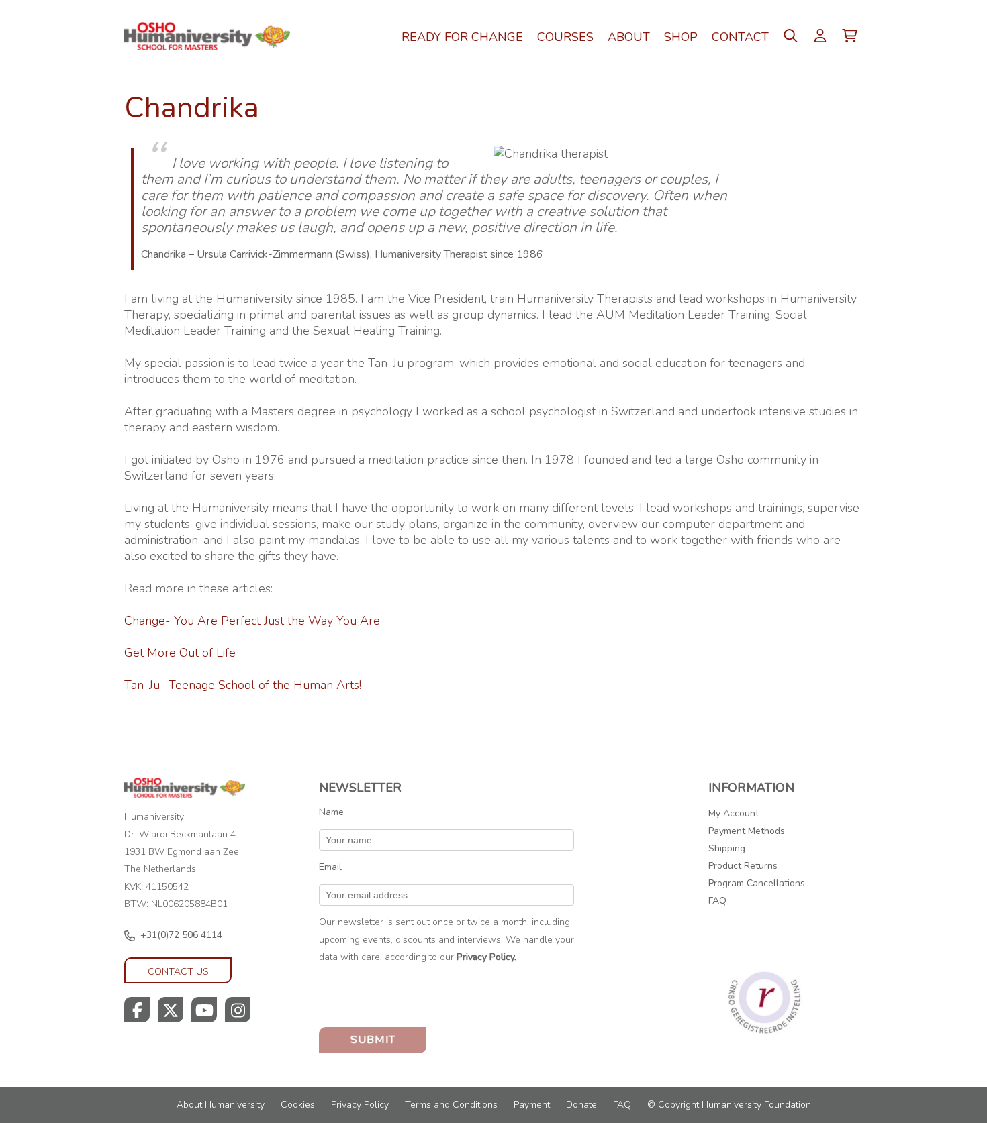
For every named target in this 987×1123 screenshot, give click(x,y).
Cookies (298, 1104)
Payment (532, 1104)
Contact (740, 37)
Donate (581, 1104)
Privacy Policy (360, 1104)
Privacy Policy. (486, 957)
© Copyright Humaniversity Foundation (729, 1104)
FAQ (717, 900)
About (629, 37)
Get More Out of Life (180, 653)
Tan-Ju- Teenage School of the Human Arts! (242, 685)
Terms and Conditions (451, 1104)
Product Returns (743, 865)
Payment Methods (746, 830)
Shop (681, 37)
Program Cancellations (756, 883)
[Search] (828, 99)
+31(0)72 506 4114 (181, 934)
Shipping (726, 848)
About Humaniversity (221, 1104)
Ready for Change (462, 37)
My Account (733, 813)
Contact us (178, 971)
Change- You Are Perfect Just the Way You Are (252, 620)
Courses (565, 37)
